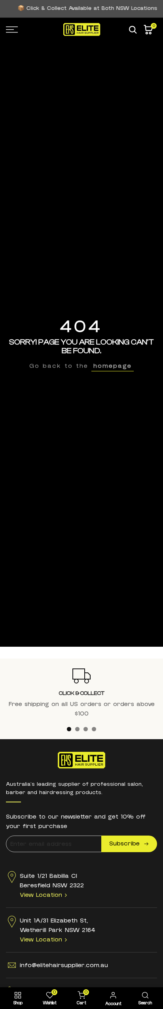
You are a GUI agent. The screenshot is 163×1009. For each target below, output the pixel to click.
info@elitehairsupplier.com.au (64, 965)
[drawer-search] (133, 29)
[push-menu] (12, 30)
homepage (112, 365)
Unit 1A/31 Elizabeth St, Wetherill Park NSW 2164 (57, 930)
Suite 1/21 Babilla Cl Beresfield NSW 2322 (52, 885)
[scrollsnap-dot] (69, 729)
